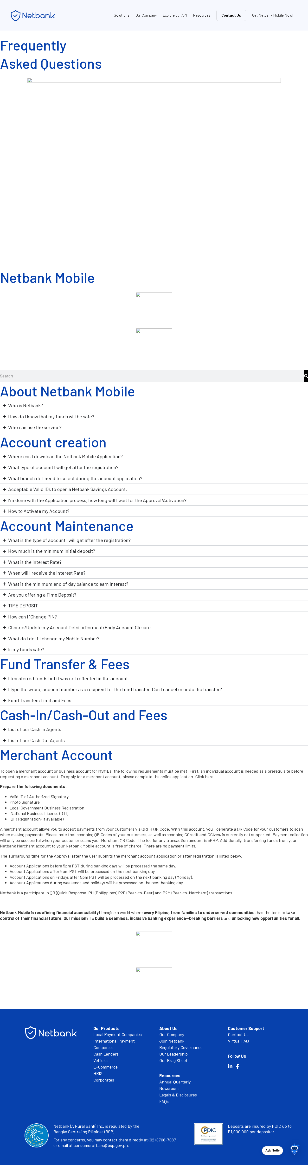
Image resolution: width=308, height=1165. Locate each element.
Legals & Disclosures (178, 1094)
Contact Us (231, 15)
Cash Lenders (106, 1054)
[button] (294, 1150)
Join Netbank (171, 1041)
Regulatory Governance (181, 1047)
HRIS (98, 1073)
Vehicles (101, 1060)
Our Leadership (173, 1054)
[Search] (306, 376)
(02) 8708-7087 (162, 1139)
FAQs (164, 1101)
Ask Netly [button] (272, 1150)
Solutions (121, 15)
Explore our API (175, 15)
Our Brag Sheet (173, 1060)
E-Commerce (105, 1067)
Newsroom (169, 1088)
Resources (201, 15)
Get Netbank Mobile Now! (273, 15)
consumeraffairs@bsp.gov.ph (101, 1145)
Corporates (103, 1079)
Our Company (146, 15)
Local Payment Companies (117, 1034)
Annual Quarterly (175, 1081)
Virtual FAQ (238, 1041)
